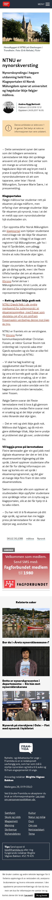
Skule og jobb (13, 817)
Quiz (31, 821)
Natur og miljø (36, 817)
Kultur (32, 813)
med (25, 318)
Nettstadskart (36, 829)
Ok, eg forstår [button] (41, 895)
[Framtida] (6, 4)
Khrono (6, 281)
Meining (9, 825)
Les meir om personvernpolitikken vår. (24, 798)
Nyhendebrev (13, 834)
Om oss (32, 825)
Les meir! (28, 895)
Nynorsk (41, 538)
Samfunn (10, 813)
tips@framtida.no (14, 850)
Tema (31, 834)
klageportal (13, 231)
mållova (30, 538)
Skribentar (11, 829)
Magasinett (11, 821)
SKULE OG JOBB (15, 538)
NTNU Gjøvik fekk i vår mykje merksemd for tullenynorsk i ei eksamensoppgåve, (20, 308)
